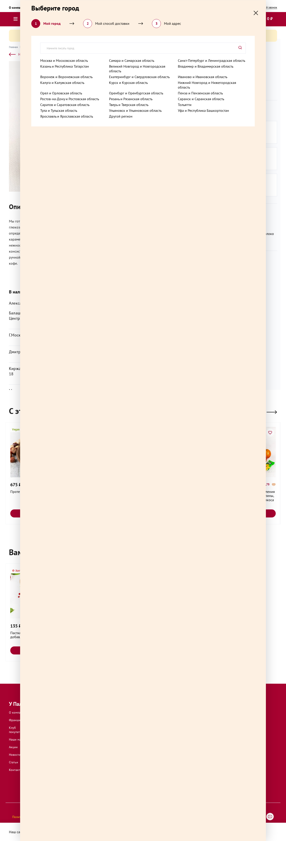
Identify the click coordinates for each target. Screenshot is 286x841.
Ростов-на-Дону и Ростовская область (69, 98)
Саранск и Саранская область (201, 98)
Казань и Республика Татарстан (64, 66)
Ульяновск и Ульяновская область (135, 110)
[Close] (256, 13)
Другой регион (120, 116)
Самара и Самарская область (131, 60)
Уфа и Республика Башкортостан (203, 110)
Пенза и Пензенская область (200, 93)
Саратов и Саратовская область (64, 104)
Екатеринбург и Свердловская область (139, 76)
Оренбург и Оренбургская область (136, 93)
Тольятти (184, 104)
